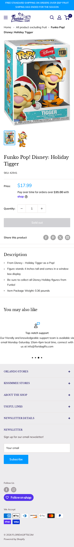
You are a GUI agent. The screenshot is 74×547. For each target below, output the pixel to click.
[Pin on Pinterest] (53, 237)
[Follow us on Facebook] (6, 489)
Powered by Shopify (14, 539)
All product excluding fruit (31, 27)
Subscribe (16, 459)
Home (7, 27)
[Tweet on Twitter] (60, 237)
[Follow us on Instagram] (13, 489)
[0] (67, 17)
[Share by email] (67, 237)
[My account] (59, 17)
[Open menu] (6, 17)
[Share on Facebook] (46, 237)
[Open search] (52, 17)
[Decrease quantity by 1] (22, 209)
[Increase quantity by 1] (42, 209)
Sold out (37, 222)
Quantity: (9, 208)
